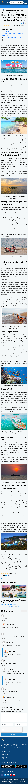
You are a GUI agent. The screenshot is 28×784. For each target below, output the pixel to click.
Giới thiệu (4, 781)
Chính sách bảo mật (21, 781)
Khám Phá (9, 9)
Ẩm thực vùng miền (5, 755)
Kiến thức (3, 758)
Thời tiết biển (6, 579)
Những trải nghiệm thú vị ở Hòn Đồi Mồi (14, 39)
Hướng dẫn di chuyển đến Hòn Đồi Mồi (14, 37)
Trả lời (3, 620)
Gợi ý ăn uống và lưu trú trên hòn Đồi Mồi (14, 41)
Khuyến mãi (14, 781)
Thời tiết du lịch (4, 754)
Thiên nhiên (4, 757)
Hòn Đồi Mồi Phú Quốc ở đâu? (11, 31)
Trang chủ (3, 9)
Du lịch (15, 9)
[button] (9, 606)
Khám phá (9, 781)
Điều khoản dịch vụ (14, 782)
